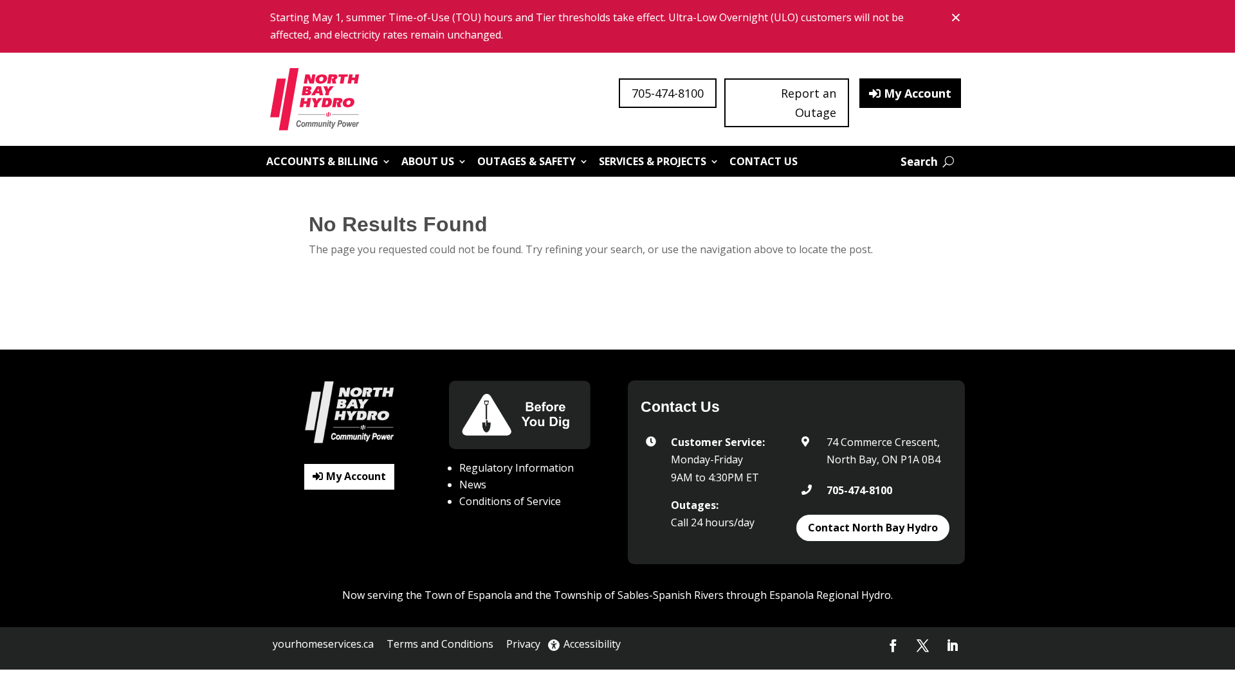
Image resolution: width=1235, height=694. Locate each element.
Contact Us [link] (763, 161)
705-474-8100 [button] (668, 93)
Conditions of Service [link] (510, 501)
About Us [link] (427, 161)
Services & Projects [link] (652, 161)
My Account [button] (917, 93)
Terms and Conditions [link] (440, 644)
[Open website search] (927, 161)
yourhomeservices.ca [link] (323, 644)
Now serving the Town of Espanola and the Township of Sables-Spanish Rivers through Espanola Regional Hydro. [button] (617, 595)
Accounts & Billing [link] (322, 161)
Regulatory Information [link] (516, 468)
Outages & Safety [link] (526, 161)
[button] (893, 646)
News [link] (472, 484)
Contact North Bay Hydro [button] (873, 527)
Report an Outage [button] (808, 103)
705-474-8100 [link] (859, 490)
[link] (315, 99)
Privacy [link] (523, 644)
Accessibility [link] (592, 644)
